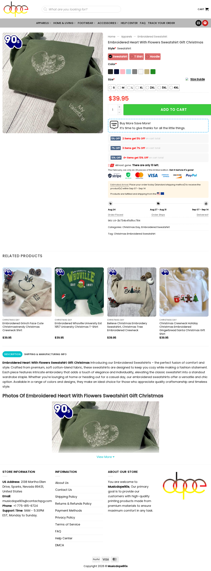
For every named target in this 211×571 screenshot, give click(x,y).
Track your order (161, 23)
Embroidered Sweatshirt (152, 36)
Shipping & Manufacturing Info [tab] (45, 354)
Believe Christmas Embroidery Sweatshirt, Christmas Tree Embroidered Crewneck (127, 327)
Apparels (42, 23)
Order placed (115, 214)
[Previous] (2, 304)
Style (112, 48)
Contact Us (63, 490)
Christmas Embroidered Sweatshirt (134, 233)
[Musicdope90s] (17, 9)
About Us (62, 483)
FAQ (143, 23)
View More (104, 457)
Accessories (107, 23)
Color (112, 64)
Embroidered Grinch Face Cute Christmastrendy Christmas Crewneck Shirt (23, 327)
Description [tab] (12, 354)
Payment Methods (68, 510)
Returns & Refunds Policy (73, 504)
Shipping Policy (66, 497)
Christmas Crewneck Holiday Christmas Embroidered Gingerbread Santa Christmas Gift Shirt (182, 328)
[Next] (208, 304)
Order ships (158, 214)
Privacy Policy (65, 517)
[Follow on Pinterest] (205, 23)
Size (111, 79)
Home (111, 36)
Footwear (85, 23)
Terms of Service (67, 524)
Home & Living (63, 23)
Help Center (129, 23)
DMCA (59, 545)
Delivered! (203, 214)
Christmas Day (131, 227)
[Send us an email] (199, 23)
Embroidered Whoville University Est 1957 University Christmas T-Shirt (78, 325)
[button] (203, 9)
